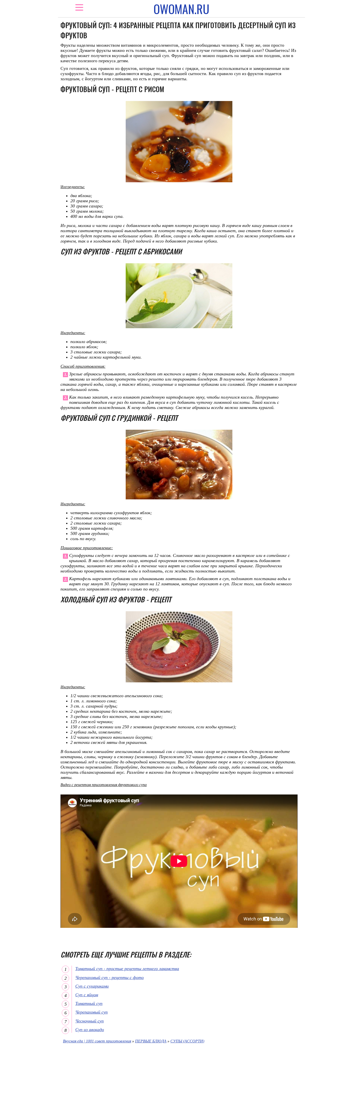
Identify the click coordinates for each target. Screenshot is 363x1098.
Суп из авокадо (89, 1029)
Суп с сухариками (92, 986)
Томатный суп (88, 1003)
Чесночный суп (89, 1020)
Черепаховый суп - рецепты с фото (109, 977)
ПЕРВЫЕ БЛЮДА (150, 1041)
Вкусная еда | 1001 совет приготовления (97, 1041)
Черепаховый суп (91, 1012)
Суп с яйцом (86, 994)
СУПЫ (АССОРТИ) (187, 1041)
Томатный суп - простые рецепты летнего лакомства (127, 968)
